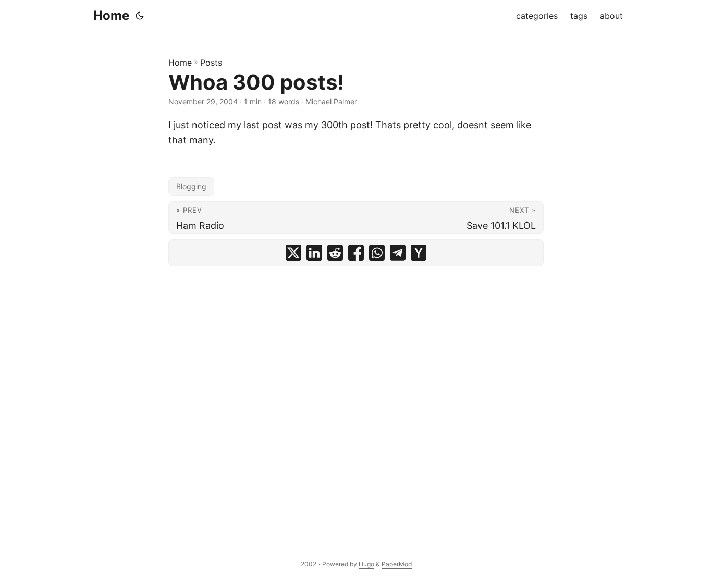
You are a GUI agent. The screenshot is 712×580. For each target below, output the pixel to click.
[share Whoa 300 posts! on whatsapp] (377, 253)
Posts (211, 62)
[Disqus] (356, 402)
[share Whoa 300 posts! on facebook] (356, 253)
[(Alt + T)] (139, 15)
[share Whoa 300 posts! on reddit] (335, 253)
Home (111, 15)
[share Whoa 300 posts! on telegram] (398, 253)
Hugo (366, 564)
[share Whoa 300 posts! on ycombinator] (418, 253)
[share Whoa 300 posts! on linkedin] (314, 253)
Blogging (191, 186)
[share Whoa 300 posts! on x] (293, 253)
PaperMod (397, 564)
